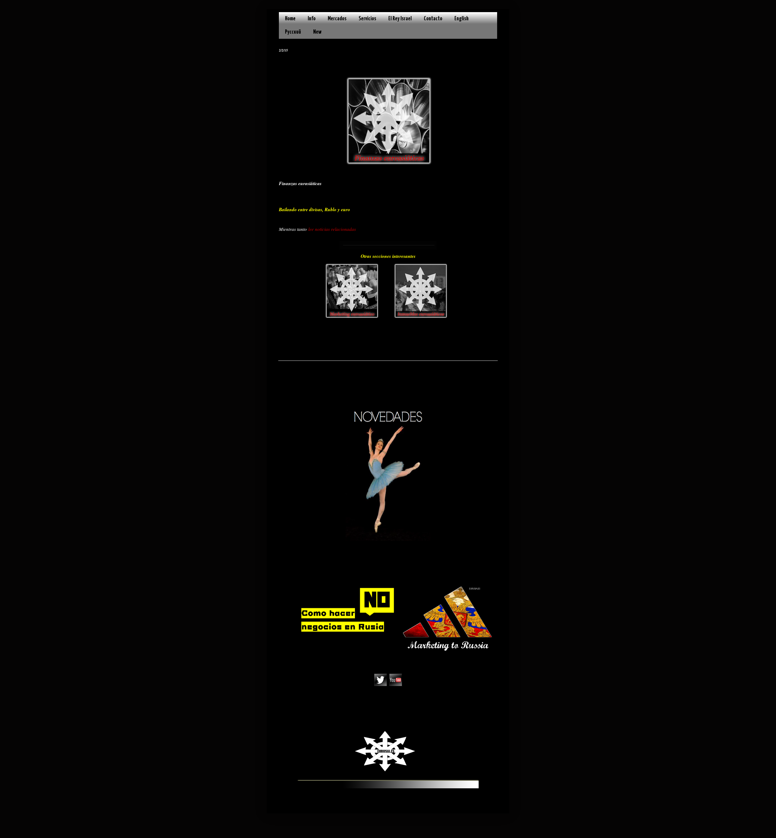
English (461, 19)
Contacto (433, 19)
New (317, 32)
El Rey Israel (400, 19)
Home (290, 19)
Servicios (367, 19)
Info (312, 19)
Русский (293, 32)
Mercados (337, 19)
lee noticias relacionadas (332, 229)
